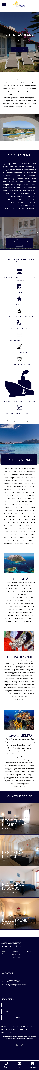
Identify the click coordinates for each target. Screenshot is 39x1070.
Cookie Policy (32, 1036)
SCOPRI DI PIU (19, 245)
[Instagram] (22, 1045)
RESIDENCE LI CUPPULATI (15, 822)
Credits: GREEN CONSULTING (24, 1038)
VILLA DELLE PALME (15, 918)
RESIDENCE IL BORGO (13, 886)
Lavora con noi (10, 1038)
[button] (19, 49)
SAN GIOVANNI (9, 924)
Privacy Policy (22, 1036)
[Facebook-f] (16, 1045)
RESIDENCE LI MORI (13, 854)
